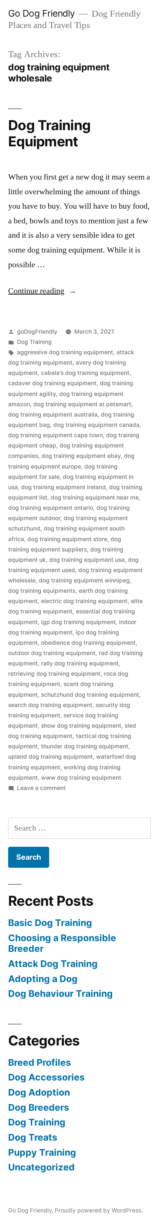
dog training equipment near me (95, 497)
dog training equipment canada (96, 424)
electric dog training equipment (84, 601)
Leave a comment (41, 787)
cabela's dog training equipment (85, 372)
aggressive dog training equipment (65, 352)
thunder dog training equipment (84, 746)
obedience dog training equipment (88, 642)
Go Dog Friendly (41, 13)
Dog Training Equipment (49, 133)
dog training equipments (41, 590)
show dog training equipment (81, 725)
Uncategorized (41, 1167)
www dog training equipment (81, 777)
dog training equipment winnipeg (84, 580)
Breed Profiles (39, 1062)
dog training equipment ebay (81, 455)
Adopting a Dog (43, 978)
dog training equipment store (67, 539)
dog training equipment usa (87, 559)
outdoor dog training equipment (51, 653)
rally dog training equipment (80, 663)
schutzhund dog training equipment (90, 694)
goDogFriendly (37, 331)
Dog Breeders (38, 1107)
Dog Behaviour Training (60, 993)
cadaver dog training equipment (52, 383)
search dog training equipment (50, 705)
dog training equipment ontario (50, 507)
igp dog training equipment (78, 622)
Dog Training (34, 341)
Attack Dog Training (53, 963)
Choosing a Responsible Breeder (62, 943)
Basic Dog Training (50, 922)
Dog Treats (32, 1137)
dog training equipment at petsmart (82, 404)
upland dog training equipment (50, 756)
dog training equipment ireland (63, 487)
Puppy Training (42, 1152)
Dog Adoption (39, 1092)
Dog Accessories (46, 1077)
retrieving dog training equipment (54, 673)
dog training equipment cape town (55, 435)
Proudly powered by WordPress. (99, 1210)
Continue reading (42, 291)
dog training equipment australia (53, 414)
